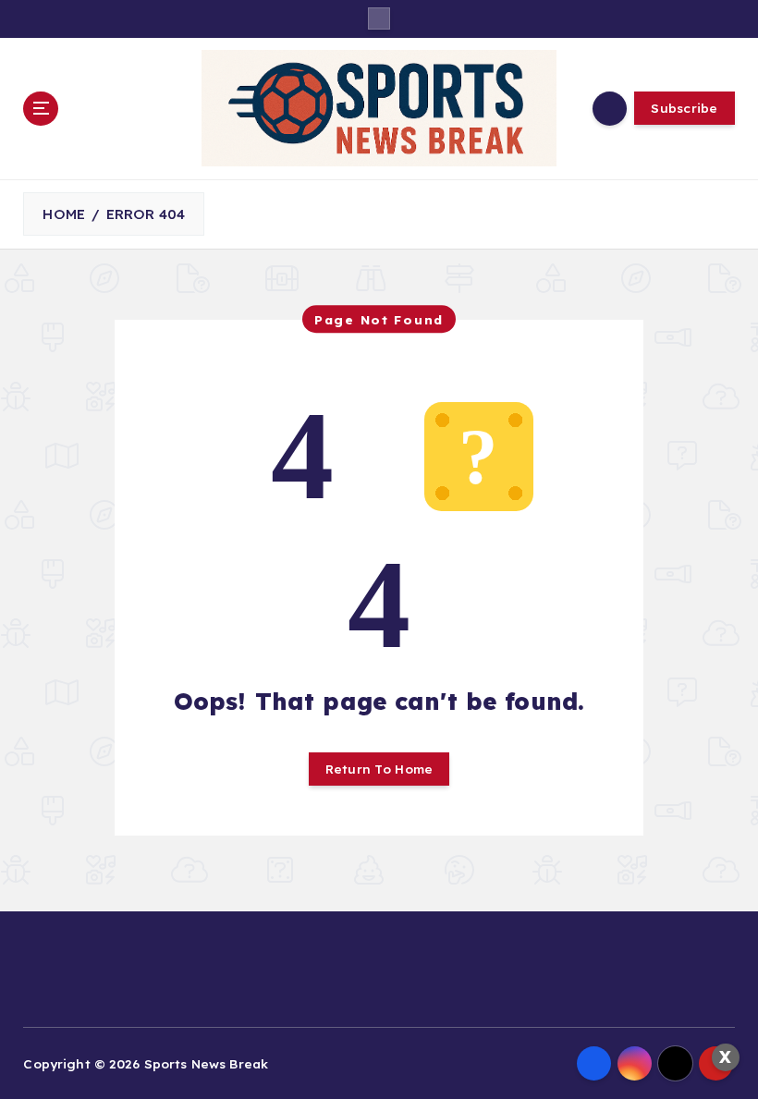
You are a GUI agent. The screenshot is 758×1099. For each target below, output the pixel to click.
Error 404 (145, 214)
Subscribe (684, 108)
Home (64, 214)
